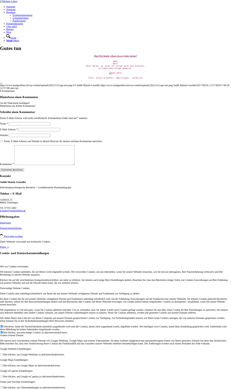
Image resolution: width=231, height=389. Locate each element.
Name (4, 123)
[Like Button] (1, 83)
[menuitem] (118, 6)
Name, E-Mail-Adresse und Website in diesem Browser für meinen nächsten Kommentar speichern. (53, 141)
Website (4, 135)
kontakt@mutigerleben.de (13, 210)
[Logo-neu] (8, 1)
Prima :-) (4, 247)
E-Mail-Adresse (9, 129)
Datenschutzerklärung (11, 228)
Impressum (5, 222)
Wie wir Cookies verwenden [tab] (14, 266)
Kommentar (7, 164)
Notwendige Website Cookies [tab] (15, 288)
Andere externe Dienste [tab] (11, 335)
